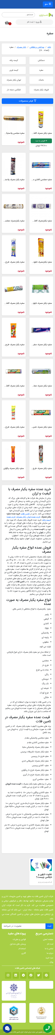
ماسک (41, 80)
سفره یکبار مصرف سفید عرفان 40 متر (36, 344)
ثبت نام (50, 944)
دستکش (41, 60)
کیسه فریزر (13, 70)
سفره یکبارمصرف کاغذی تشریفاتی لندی (35, 221)
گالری (23, 953)
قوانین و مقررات (19, 939)
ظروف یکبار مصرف (41, 90)
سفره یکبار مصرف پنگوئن (14, 468)
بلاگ (51, 962)
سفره (41, 70)
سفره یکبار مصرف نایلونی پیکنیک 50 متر (35, 303)
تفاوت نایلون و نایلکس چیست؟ (44, 876)
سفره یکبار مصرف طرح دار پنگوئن (38, 468)
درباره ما (50, 953)
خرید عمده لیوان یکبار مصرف (28, 517)
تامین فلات (25, 514)
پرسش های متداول (18, 944)
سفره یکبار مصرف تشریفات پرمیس (37, 427)
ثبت (49, 926)
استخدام (22, 948)
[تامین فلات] (45, 15)
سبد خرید (49, 958)
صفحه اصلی (48, 939)
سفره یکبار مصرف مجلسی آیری (39, 386)
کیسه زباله (14, 60)
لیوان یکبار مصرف (14, 80)
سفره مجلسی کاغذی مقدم (41, 179)
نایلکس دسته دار (14, 90)
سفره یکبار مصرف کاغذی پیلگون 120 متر (35, 133)
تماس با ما (49, 948)
